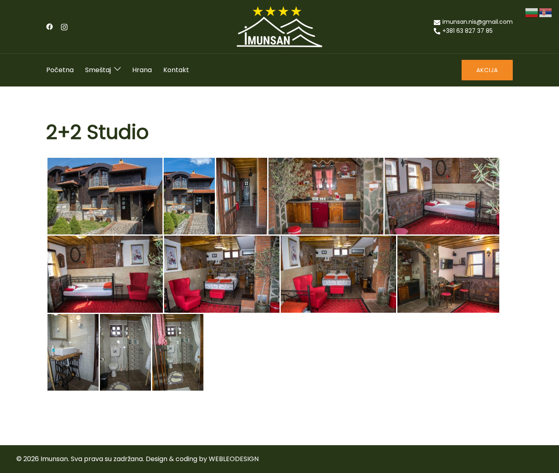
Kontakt (176, 70)
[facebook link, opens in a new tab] (49, 26)
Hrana (142, 70)
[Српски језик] (546, 12)
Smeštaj (98, 70)
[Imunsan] (279, 26)
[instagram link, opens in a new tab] (64, 26)
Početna (60, 70)
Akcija (487, 70)
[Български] (532, 12)
